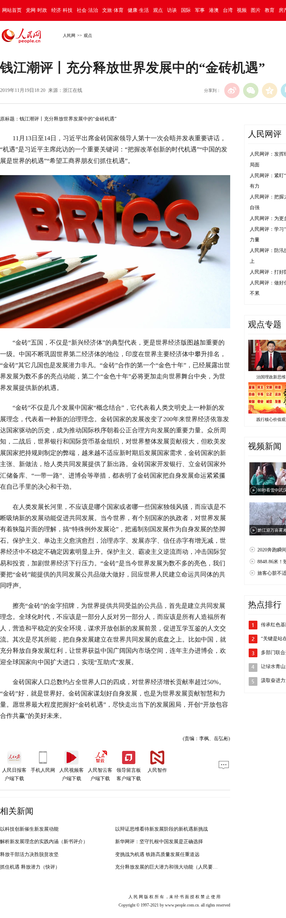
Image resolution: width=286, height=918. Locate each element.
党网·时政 (36, 10)
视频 (242, 10)
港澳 (214, 10)
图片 (256, 10)
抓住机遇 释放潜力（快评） (30, 867)
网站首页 (12, 10)
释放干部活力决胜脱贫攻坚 (29, 854)
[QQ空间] (269, 90)
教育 (269, 10)
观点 (158, 10)
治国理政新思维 (271, 377)
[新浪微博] (232, 90)
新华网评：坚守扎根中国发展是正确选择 (159, 841)
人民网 (69, 35)
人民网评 (264, 134)
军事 (200, 10)
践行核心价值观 (271, 419)
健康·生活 (138, 10)
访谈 (172, 10)
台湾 (228, 10)
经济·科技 (62, 10)
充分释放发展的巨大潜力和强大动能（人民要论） (169, 867)
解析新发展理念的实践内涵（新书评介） (44, 841)
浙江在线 (72, 90)
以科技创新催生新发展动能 (29, 829)
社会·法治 (87, 10)
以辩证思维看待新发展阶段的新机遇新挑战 (161, 829)
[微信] (250, 90)
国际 (186, 10)
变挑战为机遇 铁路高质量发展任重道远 (157, 854)
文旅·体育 (112, 10)
